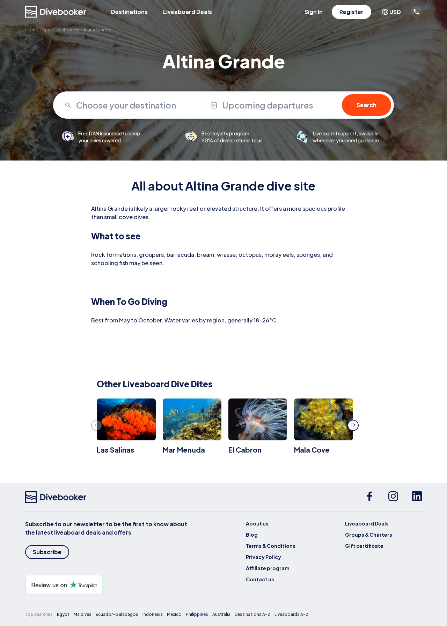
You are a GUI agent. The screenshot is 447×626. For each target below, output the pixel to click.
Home (31, 29)
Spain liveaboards (60, 29)
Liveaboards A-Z (291, 614)
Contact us (260, 579)
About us (257, 523)
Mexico (174, 614)
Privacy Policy (263, 557)
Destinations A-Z (252, 614)
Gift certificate (364, 546)
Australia (221, 614)
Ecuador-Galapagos (117, 614)
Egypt (63, 614)
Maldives (82, 614)
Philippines (197, 614)
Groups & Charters (368, 534)
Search (366, 105)
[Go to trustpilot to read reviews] (107, 584)
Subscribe (47, 552)
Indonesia (152, 614)
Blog (252, 534)
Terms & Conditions (270, 546)
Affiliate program (268, 568)
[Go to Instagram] (393, 497)
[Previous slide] (96, 425)
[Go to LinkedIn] (417, 497)
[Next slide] (353, 425)
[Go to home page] (56, 12)
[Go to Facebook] (369, 497)
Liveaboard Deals (187, 11)
